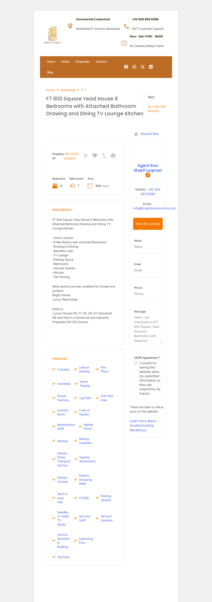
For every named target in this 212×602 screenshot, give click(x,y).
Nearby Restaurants (88, 459)
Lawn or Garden (84, 412)
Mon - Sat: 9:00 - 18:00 (146, 36)
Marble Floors (88, 426)
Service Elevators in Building (63, 540)
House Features (63, 398)
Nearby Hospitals (85, 441)
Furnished (64, 383)
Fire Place (104, 369)
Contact (101, 61)
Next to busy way (62, 498)
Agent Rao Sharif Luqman (148, 168)
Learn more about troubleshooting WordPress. (143, 425)
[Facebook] (126, 67)
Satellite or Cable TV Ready (63, 518)
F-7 (83, 90)
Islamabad (68, 90)
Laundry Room (63, 412)
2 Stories (63, 369)
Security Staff (84, 518)
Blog (50, 72)
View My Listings (148, 224)
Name (138, 240)
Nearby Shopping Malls (85, 479)
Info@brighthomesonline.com (154, 208)
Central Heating (84, 369)
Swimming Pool (86, 541)
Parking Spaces (106, 498)
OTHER (84, 498)
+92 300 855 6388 (145, 19)
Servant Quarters (107, 518)
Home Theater (85, 383)
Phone (138, 287)
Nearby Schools (62, 479)
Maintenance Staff (66, 426)
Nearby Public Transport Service (63, 459)
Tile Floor (63, 557)
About (65, 61)
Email (137, 264)
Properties (83, 61)
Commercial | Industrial (93, 19)
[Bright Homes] (52, 35)
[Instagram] (134, 67)
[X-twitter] (143, 67)
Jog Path (85, 398)
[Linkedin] (151, 67)
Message (140, 311)
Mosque (62, 441)
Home (51, 61)
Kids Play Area (107, 398)
